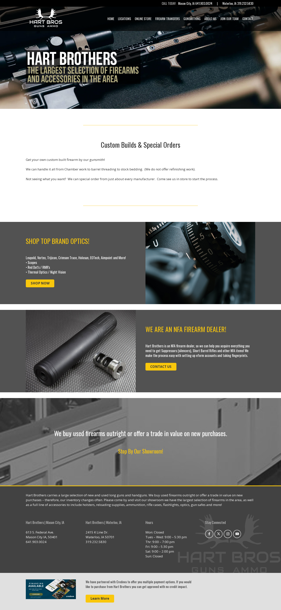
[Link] (51, 591)
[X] (218, 534)
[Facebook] (209, 534)
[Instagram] (228, 534)
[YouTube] (237, 534)
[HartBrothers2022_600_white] (46, 18)
